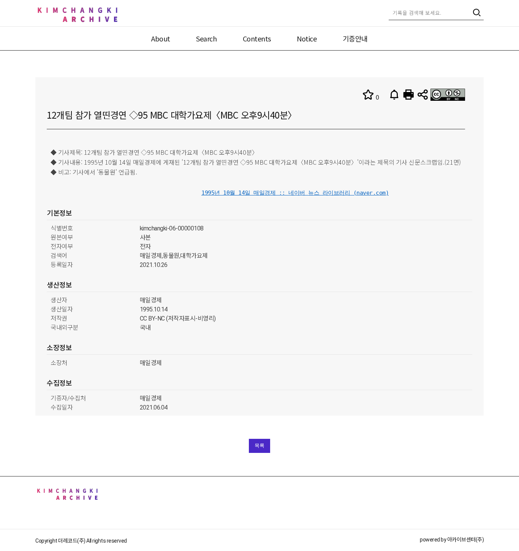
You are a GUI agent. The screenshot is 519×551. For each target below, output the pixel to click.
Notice (306, 38)
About (160, 38)
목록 (259, 445)
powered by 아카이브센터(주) (452, 540)
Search (206, 38)
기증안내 (355, 38)
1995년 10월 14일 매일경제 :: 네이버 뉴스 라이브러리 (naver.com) (295, 192)
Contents (257, 38)
